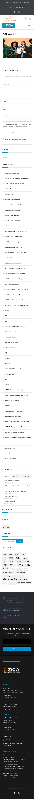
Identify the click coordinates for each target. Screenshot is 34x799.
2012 (23, 554)
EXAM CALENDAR (10, 347)
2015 (18, 558)
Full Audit (7, 358)
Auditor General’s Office (9, 778)
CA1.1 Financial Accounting (12, 210)
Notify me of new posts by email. (15, 139)
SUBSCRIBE (17, 649)
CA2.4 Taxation (9, 257)
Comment (6, 85)
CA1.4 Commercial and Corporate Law (15, 226)
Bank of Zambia (7, 755)
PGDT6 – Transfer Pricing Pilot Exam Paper (17, 421)
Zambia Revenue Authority (10, 762)
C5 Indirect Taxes (9, 194)
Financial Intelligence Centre (11, 764)
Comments (26, 476)
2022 (12, 565)
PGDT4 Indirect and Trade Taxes (14, 411)
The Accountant (24, 582)
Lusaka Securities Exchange (11, 776)
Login (8, 2)
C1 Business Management (12, 173)
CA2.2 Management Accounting (13, 247)
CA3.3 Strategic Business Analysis (14, 279)
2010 (10, 555)
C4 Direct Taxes (9, 189)
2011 (17, 554)
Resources (7, 443)
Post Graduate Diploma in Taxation (14, 432)
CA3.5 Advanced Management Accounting (16, 289)
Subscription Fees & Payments (12, 743)
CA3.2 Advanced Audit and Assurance (15, 273)
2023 (20, 565)
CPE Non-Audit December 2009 (12, 496)
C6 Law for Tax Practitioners (12, 199)
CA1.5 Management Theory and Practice (16, 231)
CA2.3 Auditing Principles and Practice (15, 252)
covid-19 (5, 572)
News (6, 379)
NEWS (23, 7)
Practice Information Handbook (12, 480)
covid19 (11, 572)
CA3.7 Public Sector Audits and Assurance (16, 300)
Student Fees (7, 745)
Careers (18, 7)
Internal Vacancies (18, 576)
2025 (5, 568)
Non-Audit (7, 384)
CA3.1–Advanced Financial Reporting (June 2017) (17, 486)
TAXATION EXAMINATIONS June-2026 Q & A (15, 491)
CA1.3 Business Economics (12, 220)
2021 (5, 565)
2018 (11, 561)
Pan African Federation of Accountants (14, 766)
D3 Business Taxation (11, 331)
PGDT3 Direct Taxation (11, 406)
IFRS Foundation (7, 771)
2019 (18, 561)
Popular (6, 476)
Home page (8, 363)
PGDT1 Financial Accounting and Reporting (16, 395)
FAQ (6, 353)
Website (5, 117)
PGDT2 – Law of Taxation (12, 400)
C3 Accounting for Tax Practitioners (14, 183)
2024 (28, 565)
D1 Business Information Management (15, 326)
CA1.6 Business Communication (13, 236)
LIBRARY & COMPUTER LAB (13, 369)
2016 (25, 558)
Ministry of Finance (8, 757)
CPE (6, 316)
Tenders (20, 2)
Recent (15, 476)
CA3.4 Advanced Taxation (12, 284)
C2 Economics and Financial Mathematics (16, 178)
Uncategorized (8, 469)
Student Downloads (10, 448)
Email (5, 109)
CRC (6, 321)
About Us (14, 2)
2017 (4, 562)
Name (5, 102)
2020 (26, 561)
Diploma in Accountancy (11, 342)
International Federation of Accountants (14, 759)
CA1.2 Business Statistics (12, 215)
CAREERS (19, 569)
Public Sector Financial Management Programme (18, 437)
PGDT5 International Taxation (13, 416)
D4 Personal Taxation (10, 337)
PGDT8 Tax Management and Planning (15, 427)
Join (13, 7)
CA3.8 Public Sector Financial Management (16, 305)
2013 (4, 558)
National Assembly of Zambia (11, 773)
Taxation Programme (10, 458)
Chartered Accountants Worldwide (13, 769)
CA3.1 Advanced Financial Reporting (15, 268)
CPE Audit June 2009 (9, 501)
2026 (13, 569)
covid (26, 569)
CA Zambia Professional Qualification (15, 205)
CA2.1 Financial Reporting (12, 242)
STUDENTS (8, 453)
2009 (4, 555)
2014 (11, 558)
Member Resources (10, 374)
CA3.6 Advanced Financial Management (15, 295)
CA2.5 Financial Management (13, 263)
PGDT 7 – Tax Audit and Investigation (15, 390)
